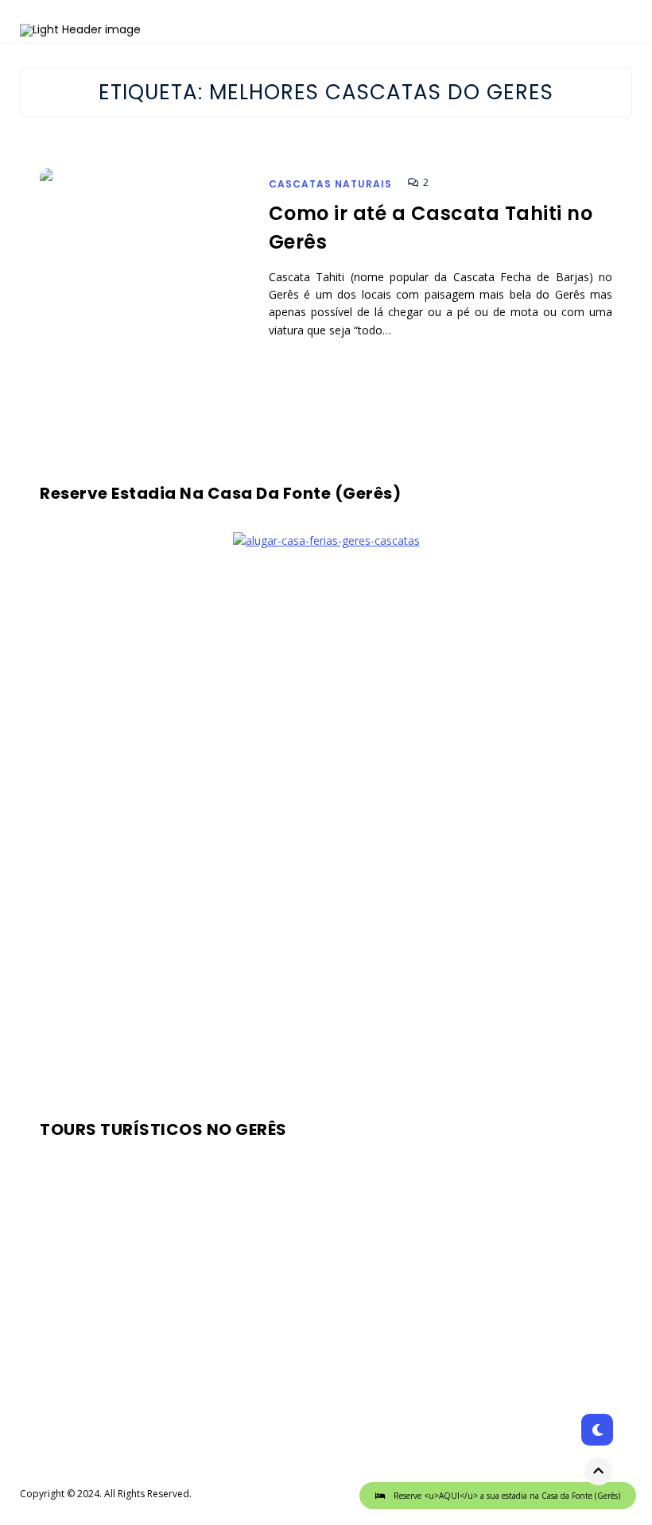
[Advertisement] (326, 828)
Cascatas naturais (330, 184)
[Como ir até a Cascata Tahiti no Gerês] (145, 287)
